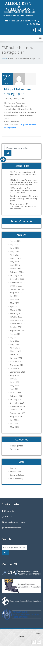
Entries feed (15, 471)
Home (4, 58)
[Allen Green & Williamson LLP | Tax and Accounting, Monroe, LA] (19, 7)
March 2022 (15, 351)
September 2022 (17, 330)
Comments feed (17, 475)
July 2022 (14, 337)
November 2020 (17, 406)
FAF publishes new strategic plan (18, 91)
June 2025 (14, 248)
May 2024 (14, 262)
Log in (13, 468)
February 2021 (17, 396)
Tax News (14, 449)
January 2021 (16, 399)
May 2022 (14, 344)
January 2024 (16, 275)
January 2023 (16, 317)
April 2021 (15, 389)
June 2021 (14, 382)
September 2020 (17, 413)
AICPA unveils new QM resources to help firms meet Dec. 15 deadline (23, 190)
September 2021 (17, 372)
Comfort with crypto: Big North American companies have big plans (24, 198)
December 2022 (17, 320)
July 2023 (14, 296)
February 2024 (17, 272)
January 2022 (16, 358)
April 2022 (15, 348)
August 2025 (16, 241)
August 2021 (16, 375)
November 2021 (17, 365)
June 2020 (14, 423)
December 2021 (17, 361)
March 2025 (15, 258)
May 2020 (14, 427)
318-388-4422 (33, 23)
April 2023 (15, 306)
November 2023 (17, 282)
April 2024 (15, 265)
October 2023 (16, 286)
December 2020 (17, 403)
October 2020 (16, 410)
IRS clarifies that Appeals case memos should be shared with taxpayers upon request (23, 182)
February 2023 (17, 313)
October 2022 (16, 327)
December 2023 (17, 279)
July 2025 (14, 244)
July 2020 (14, 420)
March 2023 (15, 310)
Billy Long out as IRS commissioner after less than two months (23, 206)
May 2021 (14, 386)
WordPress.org (17, 478)
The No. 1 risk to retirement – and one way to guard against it (23, 174)
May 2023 (14, 303)
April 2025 (15, 255)
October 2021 (16, 368)
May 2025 (14, 251)
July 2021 (14, 379)
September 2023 (17, 289)
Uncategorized (18, 99)
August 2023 (16, 293)
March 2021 (15, 392)
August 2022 (16, 334)
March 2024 (15, 268)
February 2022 (17, 355)
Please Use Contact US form (22, 20)
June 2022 (14, 341)
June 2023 (14, 299)
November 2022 (17, 324)
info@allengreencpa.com (15, 522)
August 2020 (16, 416)
